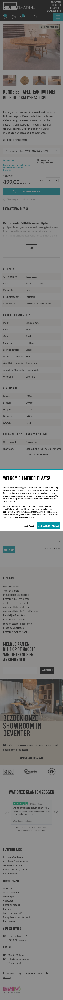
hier (32, 517)
